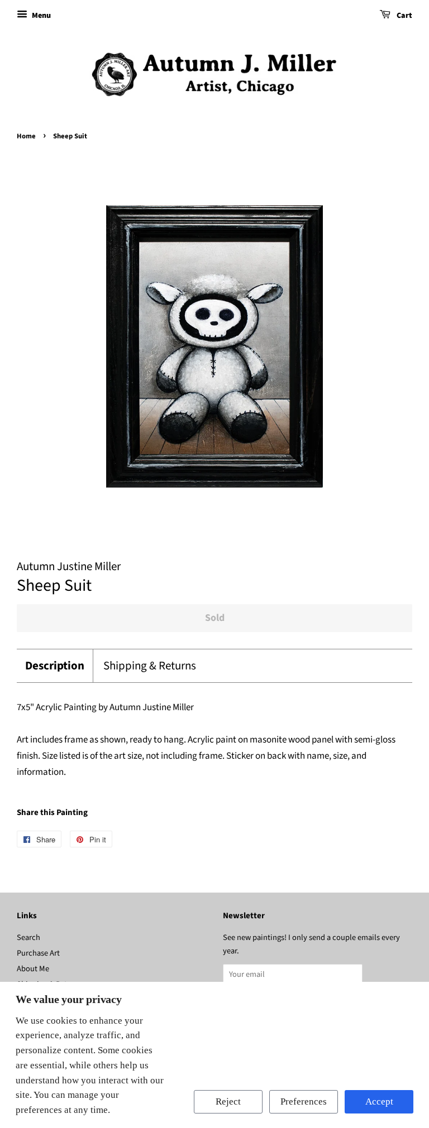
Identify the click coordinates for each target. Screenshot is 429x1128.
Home (26, 136)
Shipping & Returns (149, 666)
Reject (228, 1101)
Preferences (303, 1101)
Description (54, 666)
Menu (40, 15)
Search (28, 937)
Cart (403, 15)
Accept (379, 1101)
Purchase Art (38, 953)
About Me (33, 969)
